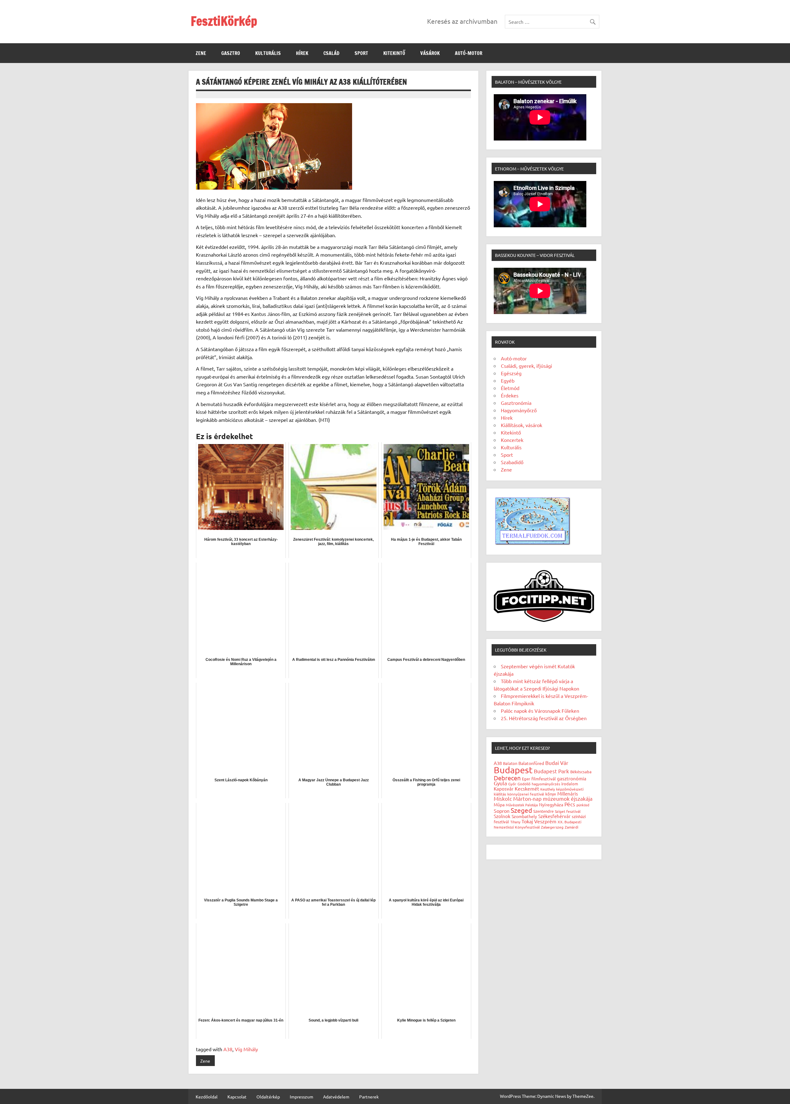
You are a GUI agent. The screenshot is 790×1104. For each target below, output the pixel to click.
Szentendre (543, 811)
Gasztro (230, 53)
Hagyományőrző (519, 410)
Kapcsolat (237, 1096)
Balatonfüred (531, 763)
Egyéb (507, 380)
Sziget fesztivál (567, 811)
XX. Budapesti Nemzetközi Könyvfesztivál (537, 824)
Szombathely (524, 816)
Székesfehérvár (554, 816)
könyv (550, 793)
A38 (227, 1049)
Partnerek (369, 1096)
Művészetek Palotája (522, 804)
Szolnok (502, 816)
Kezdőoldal (207, 1096)
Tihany (515, 821)
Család (331, 53)
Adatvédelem (336, 1096)
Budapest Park (551, 771)
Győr (512, 783)
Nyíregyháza (551, 804)
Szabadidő (512, 462)
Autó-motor (468, 53)
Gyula (500, 783)
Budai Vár (556, 762)
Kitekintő (394, 53)
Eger (526, 778)
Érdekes (509, 395)
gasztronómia (571, 778)
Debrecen (507, 778)
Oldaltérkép (268, 1096)
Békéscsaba (581, 771)
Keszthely (547, 789)
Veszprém (545, 821)
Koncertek (512, 440)
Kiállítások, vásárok (521, 425)
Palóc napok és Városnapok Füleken (540, 710)
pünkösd (582, 804)
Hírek (302, 53)
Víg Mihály (246, 1049)
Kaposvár (504, 788)
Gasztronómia (516, 403)
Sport (361, 53)
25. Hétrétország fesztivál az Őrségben (544, 718)
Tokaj (527, 821)
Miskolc (503, 798)
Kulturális (268, 53)
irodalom (569, 783)
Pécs (569, 804)
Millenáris (567, 793)
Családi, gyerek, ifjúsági (526, 366)
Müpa (499, 804)
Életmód (510, 388)
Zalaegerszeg (552, 827)
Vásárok (430, 53)
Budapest (513, 770)
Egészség (511, 373)
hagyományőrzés (546, 783)
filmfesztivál (543, 778)
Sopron (501, 811)
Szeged (521, 810)
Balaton (510, 763)
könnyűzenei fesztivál (525, 793)
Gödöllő (524, 783)
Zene (201, 53)
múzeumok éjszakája (567, 798)
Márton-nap (527, 798)
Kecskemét (527, 788)
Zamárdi (571, 827)
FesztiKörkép (224, 21)
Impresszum (301, 1096)
